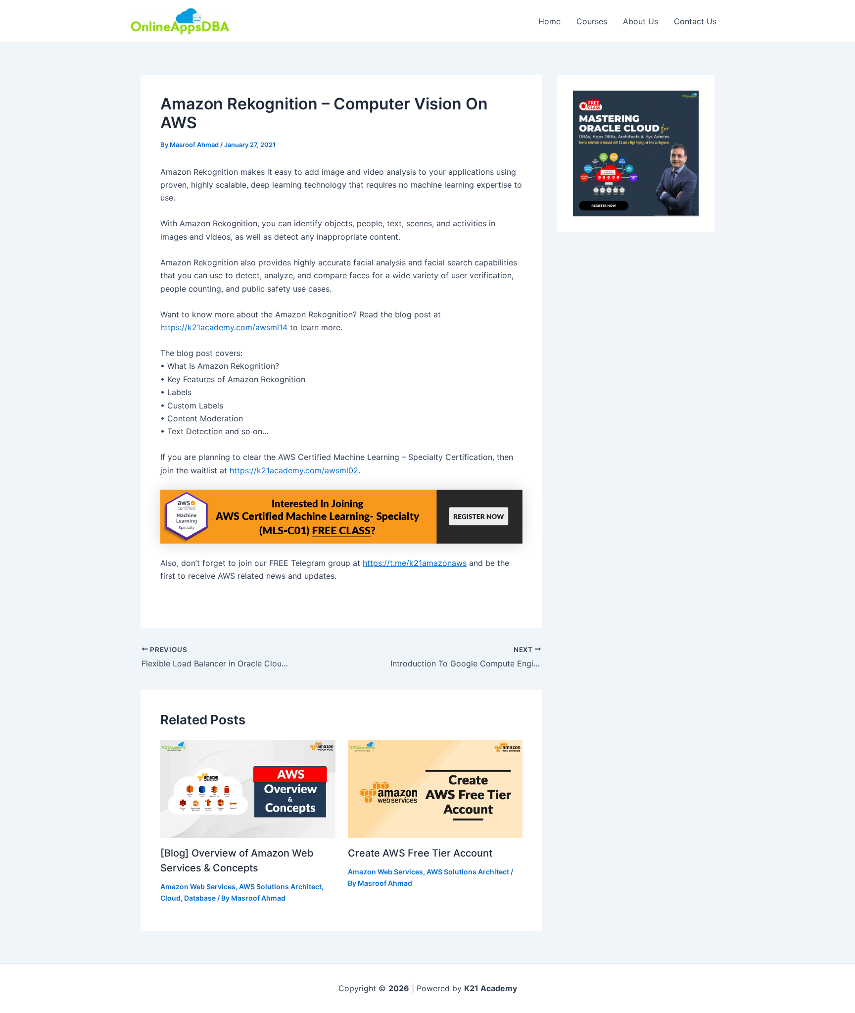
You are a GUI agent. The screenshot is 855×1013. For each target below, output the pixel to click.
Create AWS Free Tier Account (420, 853)
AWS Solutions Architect (280, 886)
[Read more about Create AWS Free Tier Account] (435, 788)
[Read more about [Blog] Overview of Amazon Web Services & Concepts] (247, 788)
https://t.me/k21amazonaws (415, 563)
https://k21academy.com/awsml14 (223, 327)
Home (549, 21)
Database (200, 898)
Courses (591, 21)
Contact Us (695, 21)
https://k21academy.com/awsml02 (294, 470)
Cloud (170, 898)
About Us (640, 21)
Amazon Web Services (198, 886)
